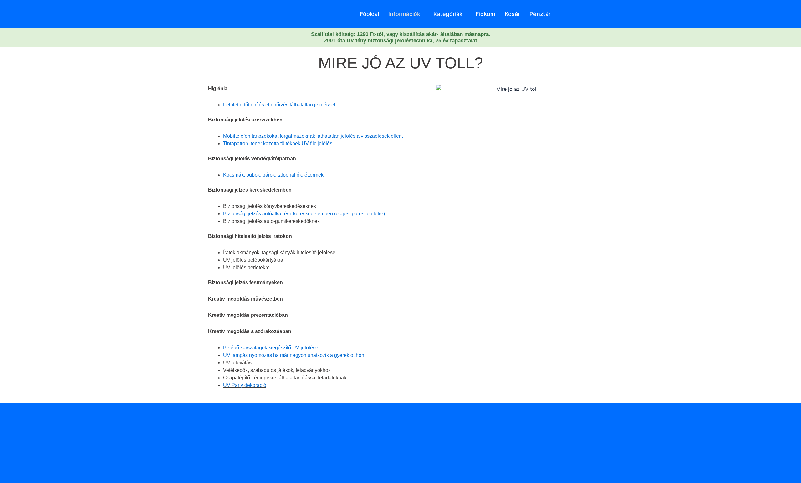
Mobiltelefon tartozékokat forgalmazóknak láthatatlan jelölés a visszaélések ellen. (313, 136)
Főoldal (369, 14)
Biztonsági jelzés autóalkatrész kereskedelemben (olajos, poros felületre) (304, 213)
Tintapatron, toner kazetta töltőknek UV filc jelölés (277, 143)
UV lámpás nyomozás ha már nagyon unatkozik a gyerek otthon (293, 355)
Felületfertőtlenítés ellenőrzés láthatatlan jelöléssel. (280, 104)
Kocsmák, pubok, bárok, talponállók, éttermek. (274, 174)
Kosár (512, 14)
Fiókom (485, 14)
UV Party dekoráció (244, 385)
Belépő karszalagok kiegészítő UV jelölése (270, 347)
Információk (404, 14)
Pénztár (540, 14)
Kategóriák (447, 14)
